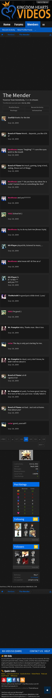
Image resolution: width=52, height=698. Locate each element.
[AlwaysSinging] (25, 526)
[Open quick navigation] (50, 35)
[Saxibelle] (18, 526)
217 (35, 519)
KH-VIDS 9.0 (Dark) (12, 651)
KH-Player (12, 245)
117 (16, 439)
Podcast (44, 674)
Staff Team (5, 676)
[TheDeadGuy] (18, 554)
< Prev (3, 439)
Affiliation (14, 676)
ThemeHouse (33, 688)
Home (6, 24)
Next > (41, 445)
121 (35, 439)
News (3, 674)
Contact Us (36, 651)
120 (31, 439)
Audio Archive (25, 674)
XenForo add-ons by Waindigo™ (12, 692)
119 (26, 439)
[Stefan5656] (18, 561)
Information (37, 110)
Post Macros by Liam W (30, 684)
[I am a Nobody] (18, 533)
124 (43, 439)
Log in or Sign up (43, 2)
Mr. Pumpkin (13, 327)
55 (36, 546)
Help (47, 651)
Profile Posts (14, 107)
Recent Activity (37, 107)
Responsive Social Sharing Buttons (14, 696)
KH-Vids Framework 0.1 (10, 686)
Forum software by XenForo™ (12, 684)
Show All (35, 540)
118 (21, 439)
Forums (18, 24)
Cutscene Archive (13, 674)
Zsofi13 (11, 117)
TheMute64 (13, 295)
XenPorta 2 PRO (5, 587)
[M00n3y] (32, 526)
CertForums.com (34, 696)
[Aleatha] (25, 554)
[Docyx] (25, 533)
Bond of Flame (14, 133)
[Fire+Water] (32, 561)
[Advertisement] (26, 64)
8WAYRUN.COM (31, 587)
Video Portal (36, 674)
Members (32, 24)
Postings (13, 110)
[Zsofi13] (32, 533)
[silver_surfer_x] (32, 554)
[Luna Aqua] (25, 561)
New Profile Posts (24, 30)
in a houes (34, 577)
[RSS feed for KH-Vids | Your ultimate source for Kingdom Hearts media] (22, 680)
